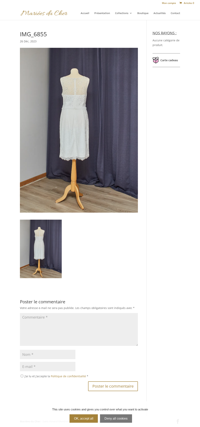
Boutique (142, 13)
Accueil (85, 13)
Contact (175, 13)
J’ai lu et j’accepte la (56, 376)
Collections (121, 13)
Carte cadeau (169, 60)
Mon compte (169, 3)
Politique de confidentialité (69, 376)
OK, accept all (83, 418)
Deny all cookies (116, 418)
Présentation (102, 13)
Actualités (160, 13)
